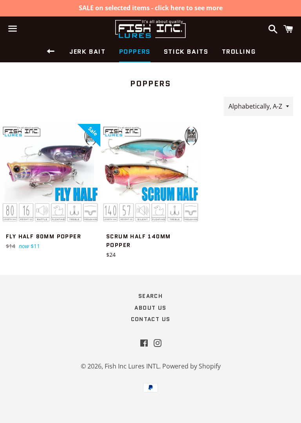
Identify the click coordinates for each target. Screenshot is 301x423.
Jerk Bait (87, 51)
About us (150, 308)
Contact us (150, 319)
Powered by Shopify (191, 366)
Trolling (239, 51)
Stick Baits (186, 51)
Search (150, 296)
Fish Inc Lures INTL (132, 366)
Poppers (134, 51)
